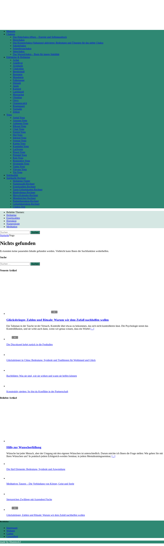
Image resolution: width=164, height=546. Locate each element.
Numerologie (13, 223)
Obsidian (17, 97)
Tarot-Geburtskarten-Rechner (27, 189)
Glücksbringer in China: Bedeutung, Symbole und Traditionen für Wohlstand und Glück (51, 360)
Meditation (11, 226)
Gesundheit (12, 536)
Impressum (11, 527)
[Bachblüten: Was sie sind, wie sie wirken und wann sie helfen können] (12, 370)
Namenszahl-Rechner (24, 183)
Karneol (17, 88)
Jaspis (16, 86)
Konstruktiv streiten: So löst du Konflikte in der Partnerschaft (37, 391)
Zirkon (16, 111)
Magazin (10, 31)
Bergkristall (19, 71)
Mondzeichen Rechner (24, 198)
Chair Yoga (18, 129)
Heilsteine (11, 215)
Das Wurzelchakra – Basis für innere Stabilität (36, 54)
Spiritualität (12, 175)
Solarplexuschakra (22, 48)
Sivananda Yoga (21, 163)
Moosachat (18, 94)
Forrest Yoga (19, 132)
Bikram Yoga (19, 126)
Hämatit (17, 83)
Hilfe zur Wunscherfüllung (23, 447)
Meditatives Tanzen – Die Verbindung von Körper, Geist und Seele (40, 483)
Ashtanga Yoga (20, 123)
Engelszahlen (13, 218)
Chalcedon (18, 68)
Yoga (9, 114)
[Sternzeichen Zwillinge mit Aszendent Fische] (12, 494)
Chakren (10, 34)
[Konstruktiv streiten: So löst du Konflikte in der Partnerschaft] (12, 386)
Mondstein (18, 77)
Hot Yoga (17, 135)
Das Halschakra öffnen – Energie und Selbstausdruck (40, 37)
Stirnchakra (19, 51)
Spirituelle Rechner (16, 178)
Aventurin (18, 65)
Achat (16, 60)
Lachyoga (18, 149)
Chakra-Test (19, 206)
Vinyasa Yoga (20, 169)
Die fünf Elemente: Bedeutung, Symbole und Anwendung (35, 469)
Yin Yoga (17, 172)
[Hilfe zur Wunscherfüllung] (32, 441)
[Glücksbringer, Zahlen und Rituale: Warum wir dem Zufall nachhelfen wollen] (32, 313)
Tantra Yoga (19, 166)
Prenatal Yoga (20, 155)
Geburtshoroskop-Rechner (26, 204)
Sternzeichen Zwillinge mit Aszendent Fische (29, 499)
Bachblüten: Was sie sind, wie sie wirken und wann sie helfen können (41, 375)
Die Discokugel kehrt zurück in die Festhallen (29, 344)
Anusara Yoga (20, 120)
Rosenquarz (19, 106)
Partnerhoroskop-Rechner (26, 201)
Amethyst (18, 63)
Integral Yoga (19, 137)
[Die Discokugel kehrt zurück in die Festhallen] (12, 339)
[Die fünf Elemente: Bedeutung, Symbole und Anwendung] (12, 463)
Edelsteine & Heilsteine (18, 57)
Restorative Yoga (21, 160)
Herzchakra (19, 40)
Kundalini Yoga (21, 146)
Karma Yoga (19, 143)
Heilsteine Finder (21, 181)
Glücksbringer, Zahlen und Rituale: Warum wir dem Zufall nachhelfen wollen (57, 320)
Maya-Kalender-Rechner (25, 195)
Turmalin (17, 109)
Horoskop (11, 221)
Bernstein (17, 74)
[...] (92, 328)
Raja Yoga (18, 158)
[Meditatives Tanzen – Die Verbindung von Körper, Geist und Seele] (12, 478)
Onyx (16, 100)
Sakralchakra (19, 45)
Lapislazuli (18, 91)
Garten (9, 533)
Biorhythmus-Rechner (24, 192)
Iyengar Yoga (19, 140)
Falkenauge (19, 80)
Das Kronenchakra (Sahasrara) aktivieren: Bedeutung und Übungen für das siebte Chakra (58, 42)
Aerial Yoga (19, 117)
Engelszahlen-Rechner (24, 186)
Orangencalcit (20, 103)
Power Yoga (19, 152)
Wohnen (10, 530)
